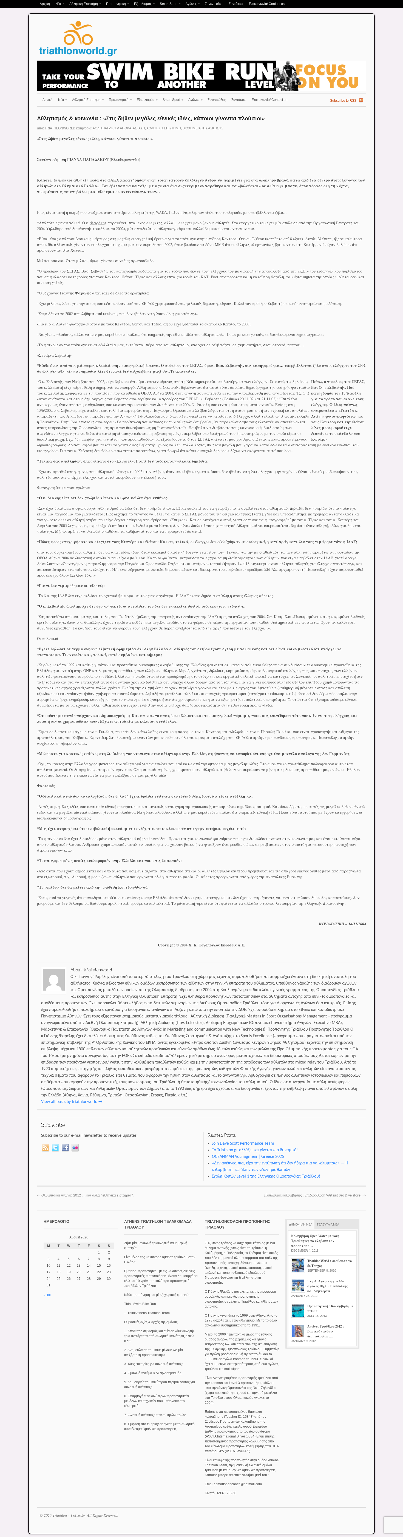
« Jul (47, 1295)
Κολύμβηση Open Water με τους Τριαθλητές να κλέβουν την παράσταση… (315, 1240)
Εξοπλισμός (141, 4)
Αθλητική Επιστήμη (82, 4)
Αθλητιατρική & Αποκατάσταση (119, 128)
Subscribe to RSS (343, 101)
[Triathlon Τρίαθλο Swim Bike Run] (78, 57)
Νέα (57, 4)
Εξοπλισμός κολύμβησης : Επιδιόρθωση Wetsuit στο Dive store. (315, 1195)
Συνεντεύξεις (214, 4)
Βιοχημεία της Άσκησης (203, 128)
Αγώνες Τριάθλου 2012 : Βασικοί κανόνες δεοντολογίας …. (325, 1331)
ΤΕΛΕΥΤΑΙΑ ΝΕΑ (328, 1224)
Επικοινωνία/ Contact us (267, 4)
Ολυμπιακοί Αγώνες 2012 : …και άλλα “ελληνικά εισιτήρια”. (85, 1195)
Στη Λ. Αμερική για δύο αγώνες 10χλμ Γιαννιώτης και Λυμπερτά (327, 1286)
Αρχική (45, 4)
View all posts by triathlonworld (71, 1102)
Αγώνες (190, 4)
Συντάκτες (236, 4)
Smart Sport (167, 4)
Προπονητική (114, 4)
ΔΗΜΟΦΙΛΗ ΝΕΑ (300, 1224)
